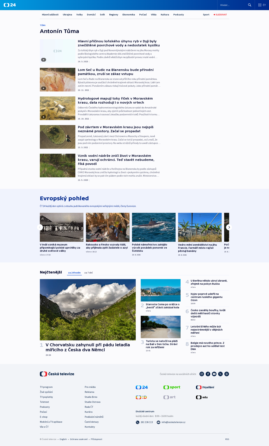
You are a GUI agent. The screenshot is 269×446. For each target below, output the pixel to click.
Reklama (89, 391)
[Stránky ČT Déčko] (141, 397)
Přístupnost (96, 439)
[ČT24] (10, 5)
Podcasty (178, 14)
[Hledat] (250, 5)
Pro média (90, 386)
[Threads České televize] (226, 373)
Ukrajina (67, 14)
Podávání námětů (94, 416)
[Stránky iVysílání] (205, 387)
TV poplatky (46, 396)
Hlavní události (50, 14)
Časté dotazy (92, 421)
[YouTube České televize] (214, 373)
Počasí (143, 14)
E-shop (43, 416)
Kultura (165, 14)
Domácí (91, 14)
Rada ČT (89, 406)
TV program (46, 386)
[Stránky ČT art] (169, 397)
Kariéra (88, 411)
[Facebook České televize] (207, 373)
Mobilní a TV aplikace (51, 421)
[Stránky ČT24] (142, 387)
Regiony (113, 14)
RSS (227, 439)
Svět (102, 14)
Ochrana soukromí (78, 439)
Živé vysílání (46, 391)
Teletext (44, 401)
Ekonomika (129, 14)
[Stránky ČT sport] (171, 387)
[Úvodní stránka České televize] (57, 373)
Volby (79, 14)
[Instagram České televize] (201, 373)
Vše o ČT (44, 426)
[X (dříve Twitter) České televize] (220, 373)
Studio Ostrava (92, 401)
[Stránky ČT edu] (202, 397)
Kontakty (90, 426)
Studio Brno (91, 396)
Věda (153, 14)
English (63, 439)
